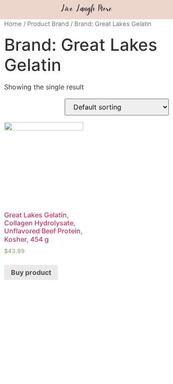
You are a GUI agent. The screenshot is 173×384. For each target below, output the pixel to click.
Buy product (31, 272)
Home (13, 24)
